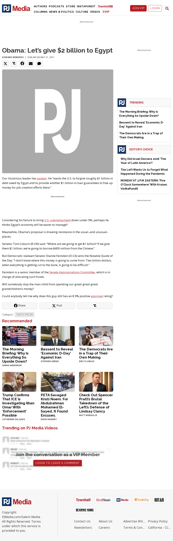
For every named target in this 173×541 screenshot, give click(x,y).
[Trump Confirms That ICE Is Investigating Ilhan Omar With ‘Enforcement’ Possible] (19, 381)
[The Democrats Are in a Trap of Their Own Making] (96, 335)
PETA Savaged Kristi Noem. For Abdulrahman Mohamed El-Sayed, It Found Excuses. (54, 405)
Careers (104, 527)
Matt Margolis (88, 415)
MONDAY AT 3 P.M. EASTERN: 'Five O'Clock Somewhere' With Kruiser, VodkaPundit (144, 184)
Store (70, 6)
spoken (42, 178)
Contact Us (82, 521)
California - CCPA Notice (159, 527)
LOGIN (155, 8)
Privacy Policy (158, 521)
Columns (41, 11)
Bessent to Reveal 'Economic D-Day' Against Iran (57, 353)
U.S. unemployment (57, 220)
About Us (105, 521)
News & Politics (61, 11)
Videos (95, 11)
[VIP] (106, 11)
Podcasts (56, 6)
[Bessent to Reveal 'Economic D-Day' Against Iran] (58, 335)
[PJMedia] (16, 8)
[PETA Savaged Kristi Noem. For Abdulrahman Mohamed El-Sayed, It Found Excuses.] (58, 381)
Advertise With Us (134, 521)
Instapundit (86, 6)
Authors (40, 6)
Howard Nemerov (13, 57)
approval (97, 296)
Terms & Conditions (134, 527)
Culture (82, 11)
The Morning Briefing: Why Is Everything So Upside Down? (15, 355)
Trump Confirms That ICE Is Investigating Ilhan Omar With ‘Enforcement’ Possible (18, 405)
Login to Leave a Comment (57, 463)
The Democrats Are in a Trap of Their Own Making (96, 353)
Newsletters (83, 527)
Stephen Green (50, 361)
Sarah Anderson (12, 365)
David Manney (49, 419)
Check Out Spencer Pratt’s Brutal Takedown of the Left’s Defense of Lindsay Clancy (96, 403)
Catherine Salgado (13, 419)
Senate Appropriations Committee (72, 272)
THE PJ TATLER (24, 314)
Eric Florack (86, 361)
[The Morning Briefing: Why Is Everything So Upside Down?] (19, 335)
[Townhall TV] (106, 6)
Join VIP (138, 8)
